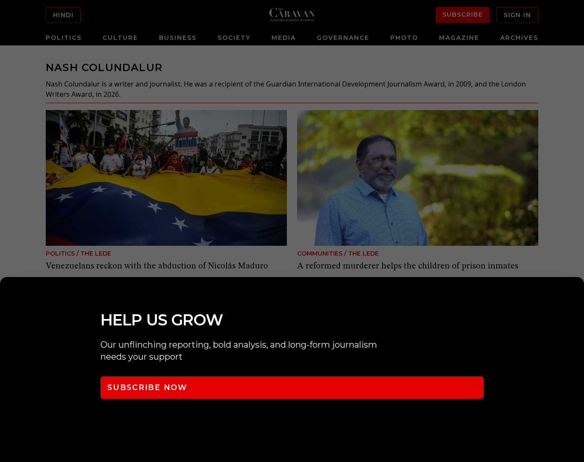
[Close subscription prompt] (575, 295)
